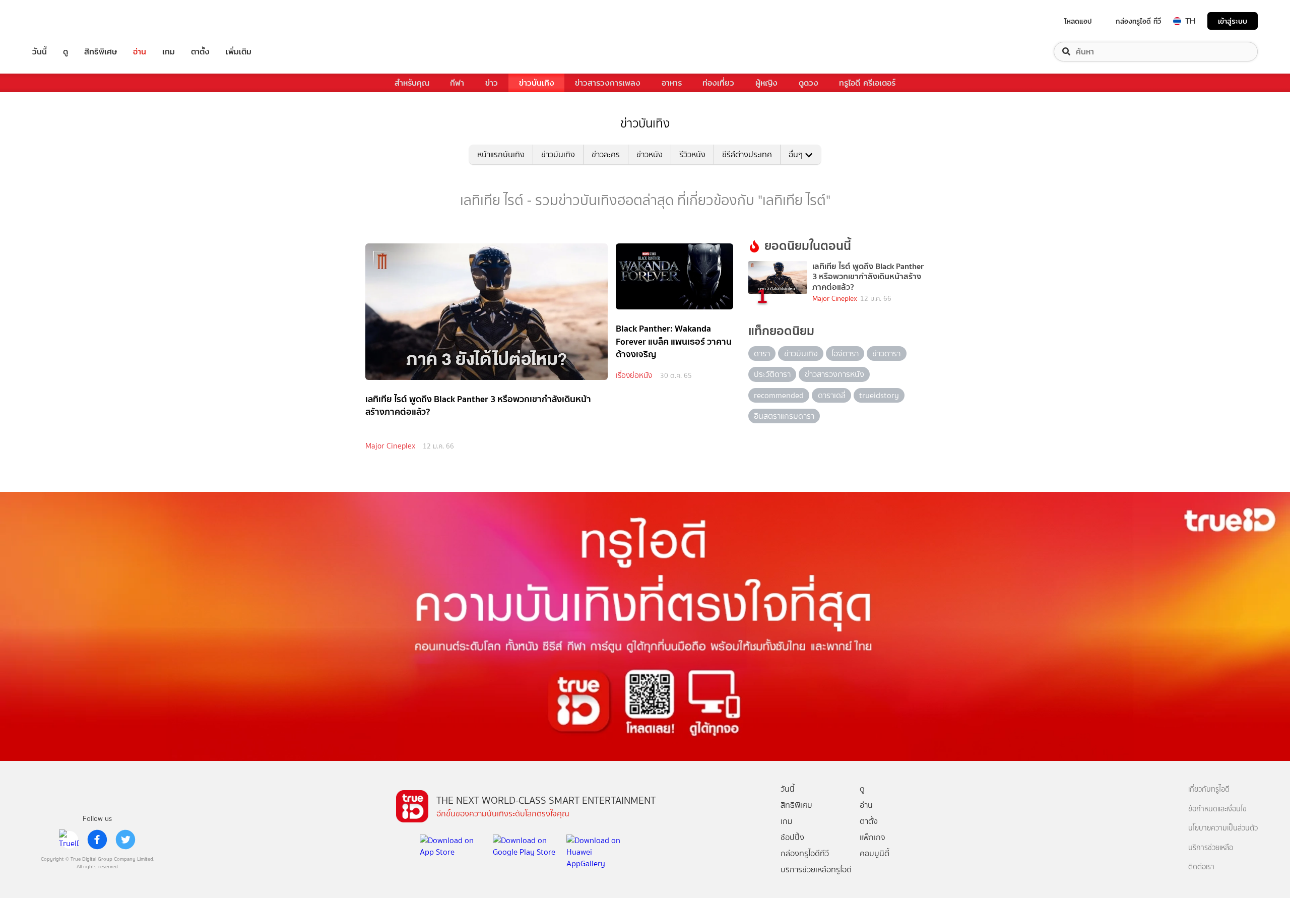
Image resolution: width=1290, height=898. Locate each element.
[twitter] (125, 839)
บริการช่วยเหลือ (1210, 848)
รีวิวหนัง (692, 154)
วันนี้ (39, 51)
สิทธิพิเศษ (100, 51)
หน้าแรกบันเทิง (501, 154)
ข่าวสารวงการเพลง (607, 83)
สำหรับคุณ (412, 83)
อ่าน (139, 51)
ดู (65, 51)
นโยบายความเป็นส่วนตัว (1223, 828)
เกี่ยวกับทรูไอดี (1209, 789)
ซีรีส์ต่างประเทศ (747, 154)
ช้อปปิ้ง (792, 837)
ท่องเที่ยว (718, 83)
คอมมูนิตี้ (874, 853)
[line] (69, 839)
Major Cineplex (390, 446)
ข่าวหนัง (649, 154)
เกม (168, 51)
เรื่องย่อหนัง (634, 375)
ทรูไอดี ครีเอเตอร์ (867, 83)
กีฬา (457, 83)
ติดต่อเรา (1201, 867)
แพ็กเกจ (872, 837)
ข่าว (491, 83)
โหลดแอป (1078, 21)
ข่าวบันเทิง (536, 83)
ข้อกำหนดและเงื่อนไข (1217, 809)
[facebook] (97, 839)
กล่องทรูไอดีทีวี (805, 853)
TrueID (62, 21)
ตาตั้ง (200, 51)
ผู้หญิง (766, 83)
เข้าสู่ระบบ (1232, 21)
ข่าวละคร (606, 154)
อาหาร (672, 83)
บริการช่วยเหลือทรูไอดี (816, 869)
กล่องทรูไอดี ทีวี (1138, 21)
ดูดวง (808, 83)
